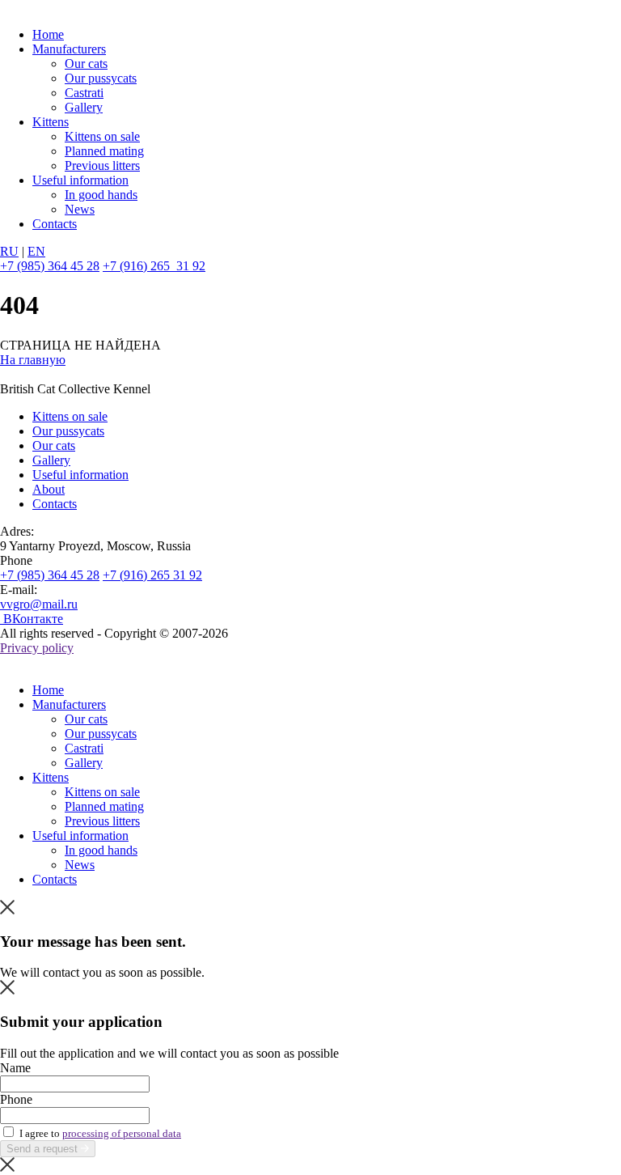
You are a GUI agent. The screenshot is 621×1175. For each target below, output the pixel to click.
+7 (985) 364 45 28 (49, 266)
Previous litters (102, 165)
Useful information (80, 180)
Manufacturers (69, 49)
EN (36, 251)
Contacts (54, 224)
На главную (32, 360)
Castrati (84, 93)
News (80, 209)
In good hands (101, 194)
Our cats (86, 63)
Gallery (84, 107)
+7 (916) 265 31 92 (154, 266)
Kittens (50, 122)
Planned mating (104, 151)
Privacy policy (37, 648)
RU (9, 251)
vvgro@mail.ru (39, 604)
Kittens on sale (102, 136)
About (48, 489)
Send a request (43, 1149)
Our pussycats (101, 78)
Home (48, 34)
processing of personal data (121, 1133)
